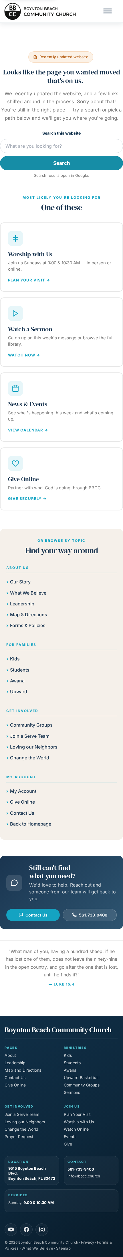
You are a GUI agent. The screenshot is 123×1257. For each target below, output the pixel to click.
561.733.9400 (93, 915)
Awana (17, 681)
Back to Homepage (30, 824)
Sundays (31, 1202)
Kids (15, 659)
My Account (23, 791)
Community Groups (31, 725)
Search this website (61, 133)
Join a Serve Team (29, 736)
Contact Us (22, 813)
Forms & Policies (27, 625)
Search (61, 163)
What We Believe (28, 593)
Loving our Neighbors (33, 747)
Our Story (20, 582)
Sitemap (63, 1248)
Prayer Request (19, 1136)
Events (70, 1136)
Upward (18, 691)
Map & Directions (28, 614)
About (10, 1055)
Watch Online (76, 1129)
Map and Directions (23, 1070)
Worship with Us (79, 1121)
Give (68, 1144)
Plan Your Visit (77, 1114)
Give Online (22, 802)
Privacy (87, 1242)
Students (19, 670)
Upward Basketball (81, 1077)
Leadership (22, 604)
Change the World (29, 758)
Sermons (72, 1092)
